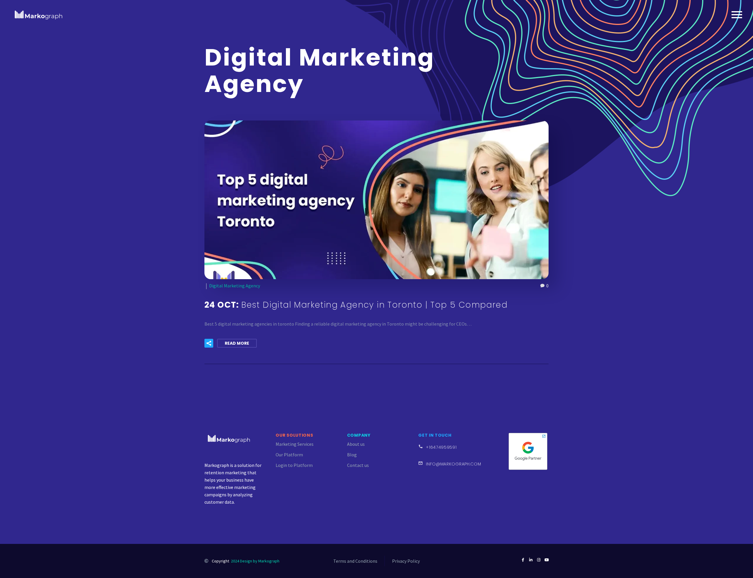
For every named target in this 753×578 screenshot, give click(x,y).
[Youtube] (547, 560)
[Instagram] (539, 560)
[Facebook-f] (523, 560)
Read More (237, 343)
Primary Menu (737, 14)
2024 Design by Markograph (255, 561)
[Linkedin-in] (531, 560)
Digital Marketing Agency (234, 286)
